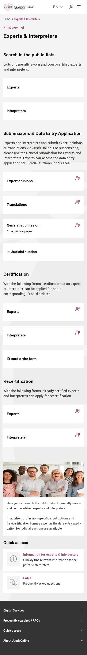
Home (7, 19)
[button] (13, 27)
